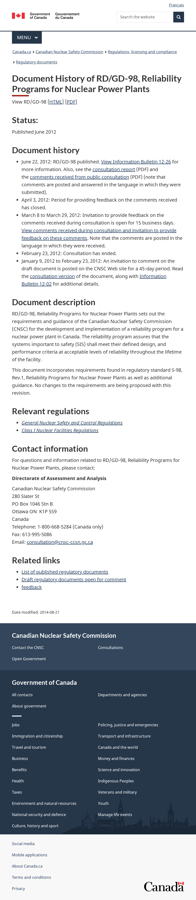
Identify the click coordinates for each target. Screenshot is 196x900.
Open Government (29, 658)
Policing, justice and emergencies (128, 724)
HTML (55, 102)
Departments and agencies (122, 694)
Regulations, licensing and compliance (142, 51)
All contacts (22, 694)
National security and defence (39, 814)
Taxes (17, 792)
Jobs (16, 724)
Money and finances (116, 758)
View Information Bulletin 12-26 (136, 161)
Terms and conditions (31, 877)
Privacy (18, 888)
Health (18, 781)
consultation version (52, 276)
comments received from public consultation (79, 177)
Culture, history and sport (35, 825)
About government (29, 706)
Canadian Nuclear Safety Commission (69, 51)
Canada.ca (21, 51)
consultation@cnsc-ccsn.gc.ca (60, 542)
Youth (103, 803)
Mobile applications (29, 855)
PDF (71, 102)
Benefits (19, 769)
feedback (32, 587)
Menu (24, 37)
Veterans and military (117, 792)
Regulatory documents (36, 62)
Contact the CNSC (28, 647)
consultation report (114, 169)
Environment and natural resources (44, 803)
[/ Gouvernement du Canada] (46, 15)
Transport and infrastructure (124, 736)
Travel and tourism (29, 747)
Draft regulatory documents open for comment (74, 579)
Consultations (110, 647)
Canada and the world (118, 747)
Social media (23, 843)
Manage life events (115, 814)
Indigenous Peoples (116, 781)
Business (20, 758)
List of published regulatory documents (65, 572)
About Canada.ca (27, 866)
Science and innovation (119, 769)
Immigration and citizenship (37, 736)
